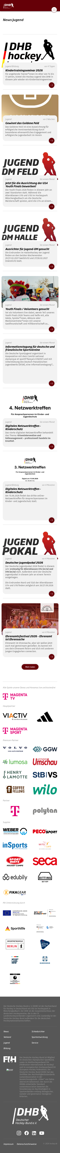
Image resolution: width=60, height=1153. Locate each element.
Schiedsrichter (38, 1031)
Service (35, 1042)
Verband (7, 1036)
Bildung (6, 1048)
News (6, 1031)
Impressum (8, 1143)
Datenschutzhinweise (26, 1143)
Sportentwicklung (40, 1036)
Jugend (6, 1042)
